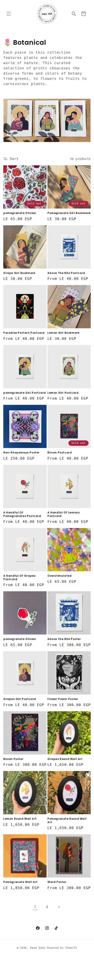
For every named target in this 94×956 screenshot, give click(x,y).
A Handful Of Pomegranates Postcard (22, 514)
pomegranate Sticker (19, 213)
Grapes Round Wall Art (65, 759)
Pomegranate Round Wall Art (67, 820)
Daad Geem (37, 947)
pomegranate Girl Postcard (24, 393)
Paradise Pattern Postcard (24, 333)
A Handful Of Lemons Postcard (63, 514)
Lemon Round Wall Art (20, 819)
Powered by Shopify (62, 947)
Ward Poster (56, 882)
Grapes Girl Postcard (19, 699)
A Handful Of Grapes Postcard (19, 577)
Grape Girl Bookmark (19, 273)
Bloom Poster (13, 759)
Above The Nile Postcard (66, 273)
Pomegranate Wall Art (20, 882)
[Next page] (59, 907)
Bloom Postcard (59, 452)
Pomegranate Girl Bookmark (69, 213)
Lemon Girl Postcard (62, 393)
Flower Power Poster (62, 699)
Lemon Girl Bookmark (63, 333)
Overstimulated (59, 576)
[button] (9, 14)
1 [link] (35, 907)
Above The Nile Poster (64, 639)
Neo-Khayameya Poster (21, 452)
